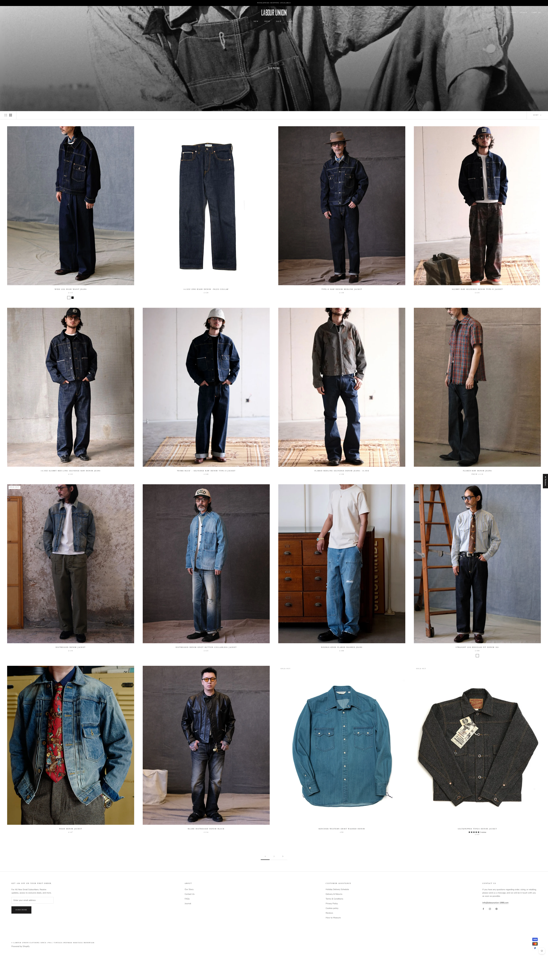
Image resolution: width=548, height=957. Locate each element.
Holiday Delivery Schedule (337, 889)
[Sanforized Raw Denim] (477, 656)
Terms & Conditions (334, 898)
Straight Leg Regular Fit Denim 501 (477, 647)
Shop (267, 21)
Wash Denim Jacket (70, 828)
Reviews (329, 913)
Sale (278, 21)
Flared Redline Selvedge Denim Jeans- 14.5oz (342, 470)
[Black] (72, 297)
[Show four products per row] (10, 115)
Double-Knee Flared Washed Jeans (341, 647)
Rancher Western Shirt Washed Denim (342, 828)
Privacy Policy (332, 903)
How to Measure (333, 917)
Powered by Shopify (20, 946)
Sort (536, 115)
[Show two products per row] (5, 115)
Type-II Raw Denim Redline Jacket (342, 289)
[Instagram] (490, 908)
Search (523, 13)
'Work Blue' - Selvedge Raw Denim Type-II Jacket (206, 470)
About (290, 21)
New (256, 21)
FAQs (187, 898)
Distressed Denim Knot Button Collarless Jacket (206, 647)
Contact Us (190, 894)
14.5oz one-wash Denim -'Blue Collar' (206, 289)
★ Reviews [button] (545, 481)
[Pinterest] (496, 908)
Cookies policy (332, 908)
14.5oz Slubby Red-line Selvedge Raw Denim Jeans (71, 470)
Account (511, 13)
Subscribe (21, 909)
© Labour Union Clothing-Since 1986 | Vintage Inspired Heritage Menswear (52, 942)
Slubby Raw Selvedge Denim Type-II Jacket (477, 289)
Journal (188, 903)
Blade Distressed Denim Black (206, 828)
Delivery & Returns (334, 894)
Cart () (536, 12)
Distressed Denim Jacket (70, 647)
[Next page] (282, 856)
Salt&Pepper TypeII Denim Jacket (477, 828)
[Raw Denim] (69, 297)
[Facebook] (483, 908)
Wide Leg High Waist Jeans (71, 289)
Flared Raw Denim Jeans (477, 470)
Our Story (189, 889)
